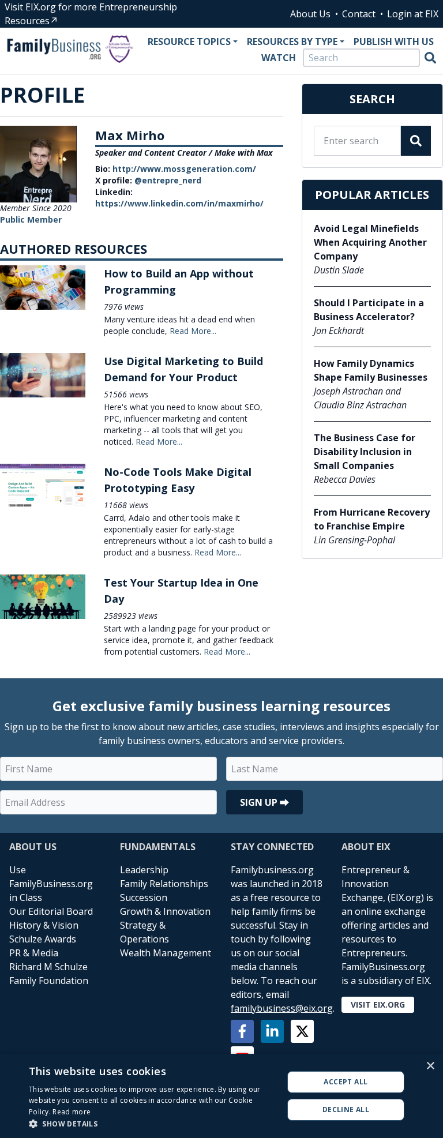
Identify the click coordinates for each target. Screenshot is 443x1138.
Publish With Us (394, 41)
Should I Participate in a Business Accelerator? (369, 309)
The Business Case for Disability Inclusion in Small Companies (364, 451)
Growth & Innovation (165, 911)
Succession (143, 897)
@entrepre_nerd (167, 180)
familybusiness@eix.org (282, 1008)
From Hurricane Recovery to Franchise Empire (372, 519)
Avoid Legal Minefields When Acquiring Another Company (370, 242)
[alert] (221, 1096)
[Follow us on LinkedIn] (272, 1031)
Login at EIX (412, 13)
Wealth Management (165, 953)
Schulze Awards (42, 939)
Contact (359, 13)
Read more (71, 1112)
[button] (152, 1123)
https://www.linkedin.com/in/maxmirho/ (179, 203)
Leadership (144, 869)
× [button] (430, 1066)
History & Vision (43, 925)
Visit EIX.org (378, 1004)
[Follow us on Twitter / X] (302, 1031)
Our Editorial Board (51, 911)
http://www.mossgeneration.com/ (184, 168)
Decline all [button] (345, 1109)
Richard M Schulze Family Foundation (48, 973)
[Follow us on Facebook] (242, 1031)
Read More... (193, 330)
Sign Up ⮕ (264, 802)
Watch (278, 57)
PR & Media (33, 953)
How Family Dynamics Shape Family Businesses (370, 370)
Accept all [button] (345, 1082)
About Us (310, 13)
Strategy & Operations (144, 932)
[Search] (430, 57)
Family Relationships (164, 883)
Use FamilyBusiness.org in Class (51, 883)
